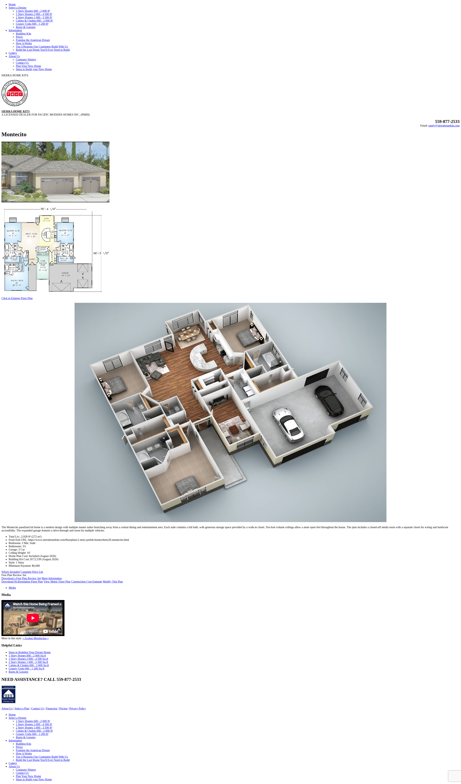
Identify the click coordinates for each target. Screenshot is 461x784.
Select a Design (17, 7)
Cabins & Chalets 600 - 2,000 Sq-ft (29, 665)
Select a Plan (22, 708)
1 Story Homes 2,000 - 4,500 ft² (34, 14)
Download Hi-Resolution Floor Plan (22, 581)
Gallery (13, 53)
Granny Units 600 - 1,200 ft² (32, 23)
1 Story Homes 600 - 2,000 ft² (33, 10)
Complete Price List (32, 571)
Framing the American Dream (33, 40)
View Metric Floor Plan (57, 581)
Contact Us (22, 62)
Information (15, 30)
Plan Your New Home (28, 66)
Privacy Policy (77, 708)
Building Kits (23, 33)
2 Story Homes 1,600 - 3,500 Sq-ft (28, 662)
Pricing (63, 708)
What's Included (10, 571)
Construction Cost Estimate (86, 581)
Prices (19, 36)
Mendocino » (41, 638)
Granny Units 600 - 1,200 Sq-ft (26, 668)
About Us (14, 56)
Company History (26, 59)
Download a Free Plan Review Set (21, 578)
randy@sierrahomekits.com (444, 125)
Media (12, 587)
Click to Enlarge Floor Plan (17, 298)
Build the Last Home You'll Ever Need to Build (43, 49)
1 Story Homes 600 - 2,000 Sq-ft (27, 655)
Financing (51, 708)
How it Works (24, 43)
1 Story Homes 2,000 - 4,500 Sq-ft (28, 658)
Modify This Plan (113, 581)
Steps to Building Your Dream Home (30, 652)
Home (12, 4)
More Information (52, 578)
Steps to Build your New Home (34, 69)
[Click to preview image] (55, 201)
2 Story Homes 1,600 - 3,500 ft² (34, 17)
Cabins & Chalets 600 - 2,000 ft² (34, 20)
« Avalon (28, 638)
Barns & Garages (25, 27)
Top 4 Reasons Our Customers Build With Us (42, 46)
